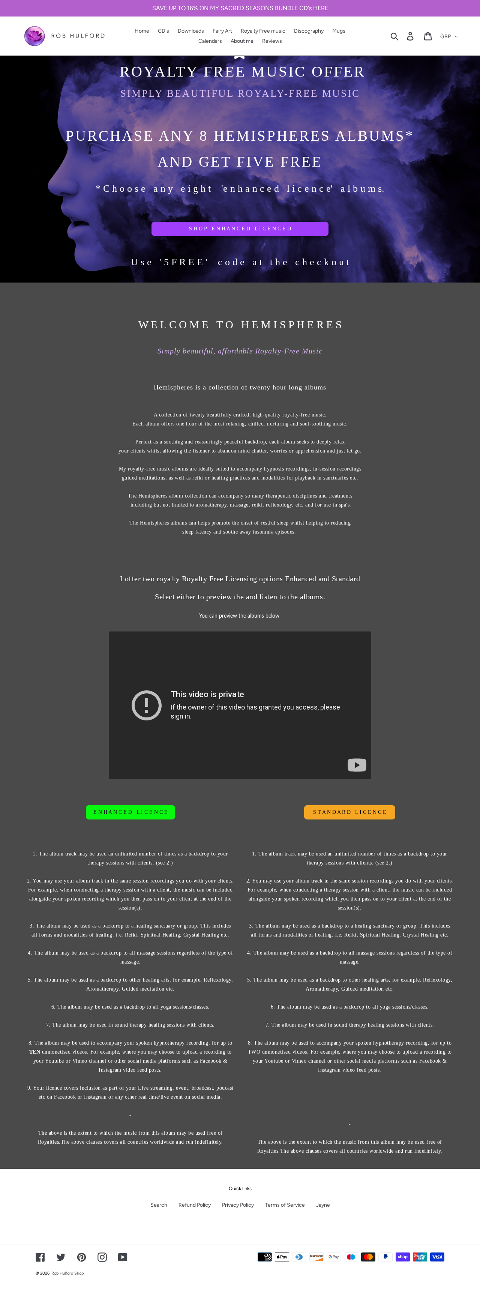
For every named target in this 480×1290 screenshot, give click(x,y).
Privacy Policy (238, 1205)
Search (158, 1205)
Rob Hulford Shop (67, 1273)
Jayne (323, 1205)
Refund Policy (194, 1205)
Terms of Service (285, 1205)
